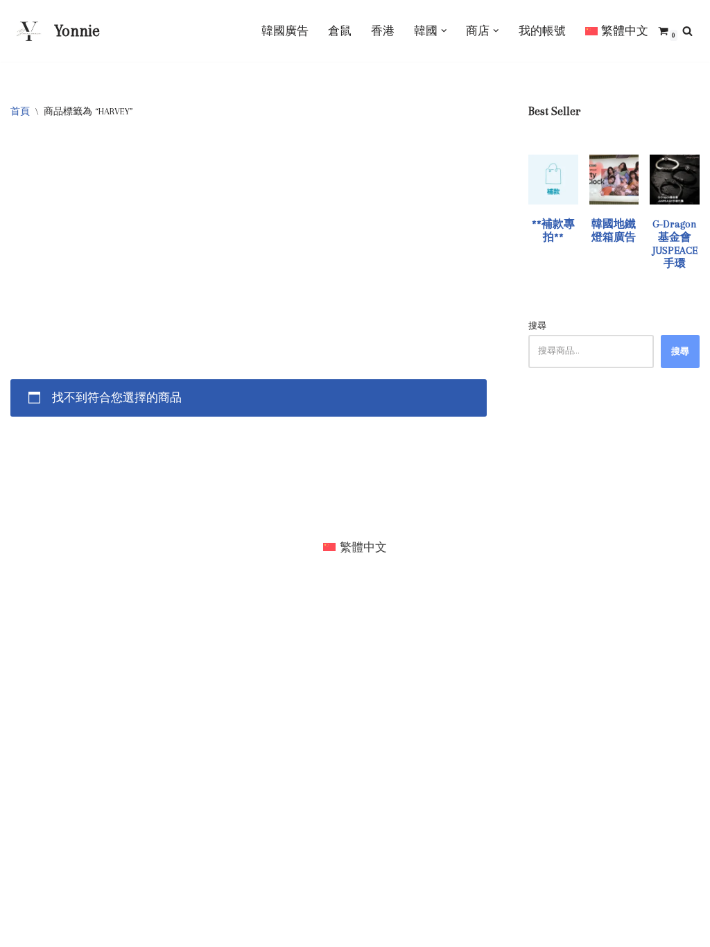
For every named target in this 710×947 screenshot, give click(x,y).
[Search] (687, 31)
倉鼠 (340, 30)
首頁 (20, 111)
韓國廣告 (285, 30)
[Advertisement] (248, 241)
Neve (22, 498)
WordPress (37, 514)
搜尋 (537, 326)
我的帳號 (542, 30)
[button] (444, 31)
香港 (383, 30)
